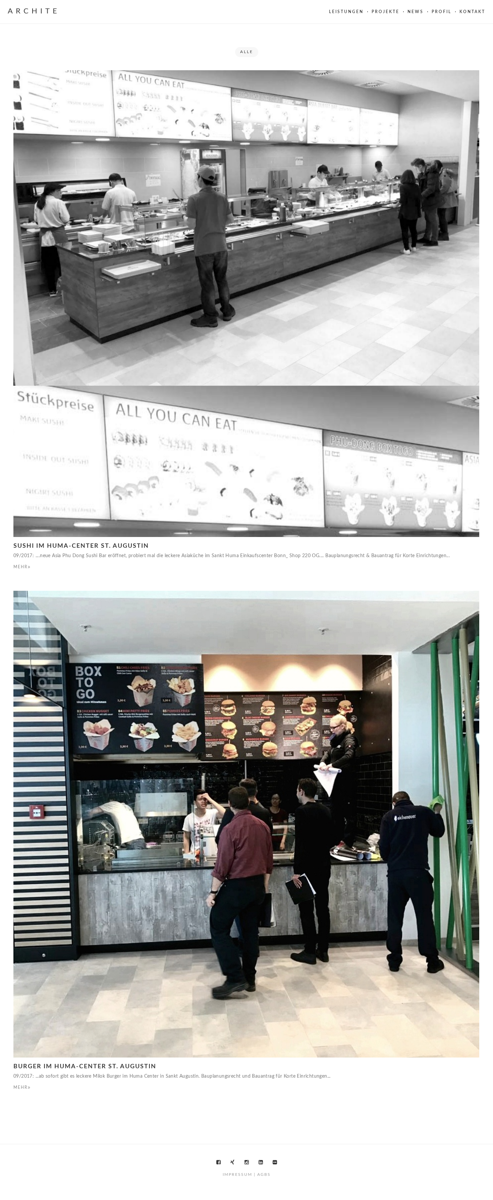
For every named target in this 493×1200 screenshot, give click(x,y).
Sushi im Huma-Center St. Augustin (81, 546)
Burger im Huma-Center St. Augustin (84, 1067)
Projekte (385, 12)
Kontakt (472, 12)
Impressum (237, 1174)
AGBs (264, 1174)
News (415, 12)
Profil (441, 12)
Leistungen (346, 12)
